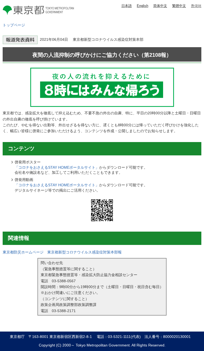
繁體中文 (179, 6)
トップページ (14, 25)
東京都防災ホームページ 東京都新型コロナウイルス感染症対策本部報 (62, 252)
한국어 (196, 6)
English (142, 6)
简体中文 (160, 6)
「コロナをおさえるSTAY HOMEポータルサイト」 (57, 167)
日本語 (126, 6)
